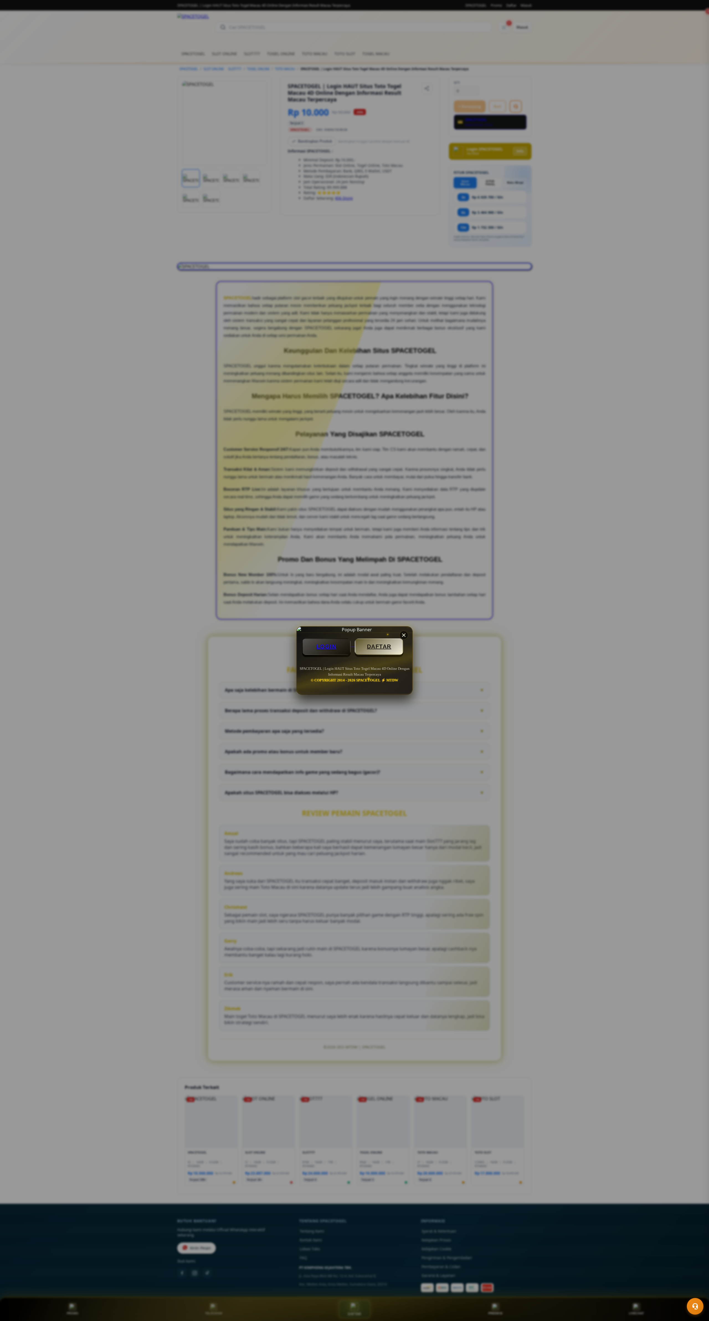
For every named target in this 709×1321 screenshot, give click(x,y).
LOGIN (326, 646)
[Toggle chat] (695, 1306)
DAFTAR (379, 646)
